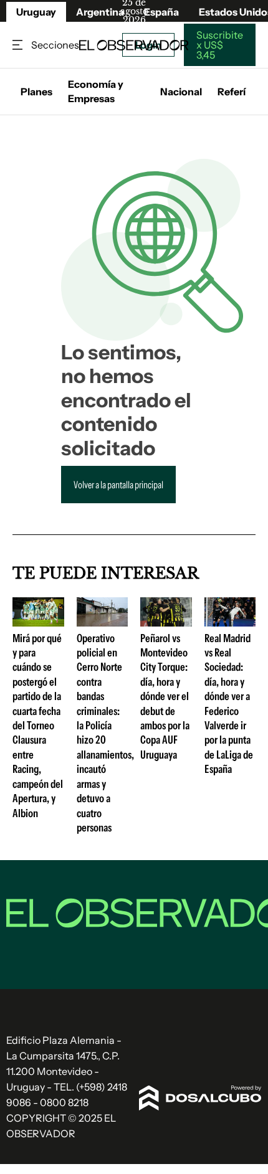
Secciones (18, 45)
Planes (36, 91)
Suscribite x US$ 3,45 (219, 45)
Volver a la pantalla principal (118, 484)
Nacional (181, 91)
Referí (232, 91)
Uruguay (36, 12)
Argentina (100, 12)
